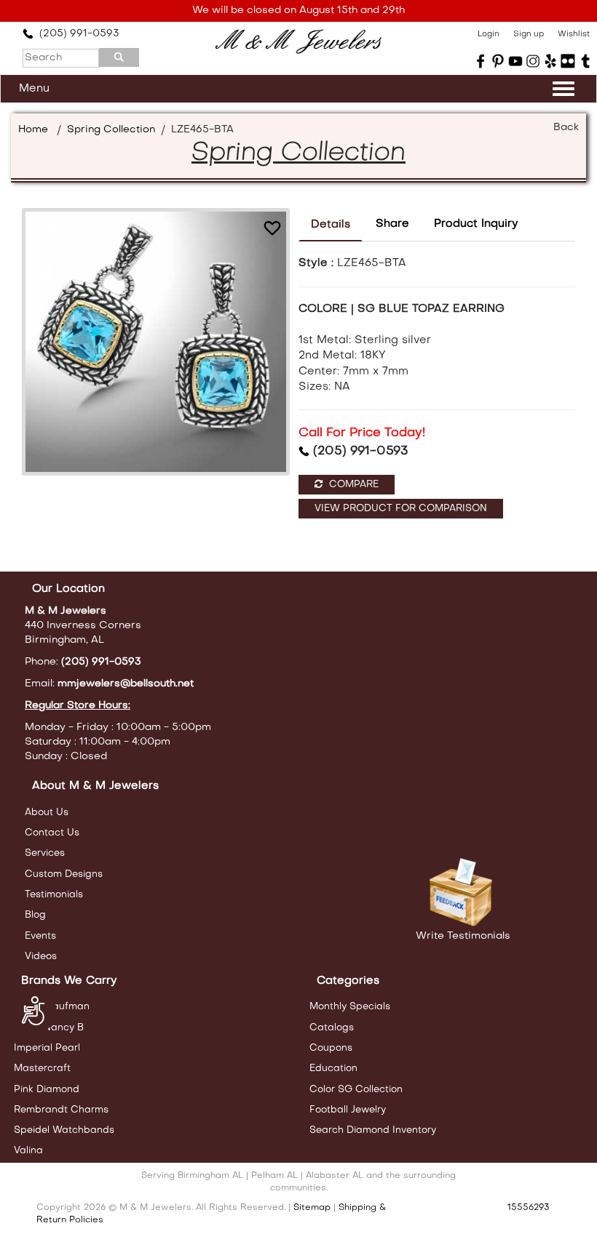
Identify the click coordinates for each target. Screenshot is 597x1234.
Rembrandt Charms (61, 1110)
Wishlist (574, 35)
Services (45, 853)
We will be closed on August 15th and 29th (298, 10)
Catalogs (331, 1028)
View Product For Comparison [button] (401, 508)
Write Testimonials (463, 936)
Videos (41, 956)
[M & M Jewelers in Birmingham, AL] (299, 42)
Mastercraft (42, 1068)
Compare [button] (352, 484)
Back (566, 127)
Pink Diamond (46, 1089)
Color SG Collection (356, 1089)
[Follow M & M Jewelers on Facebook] (480, 61)
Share (392, 224)
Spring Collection (111, 130)
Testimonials (54, 895)
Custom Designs (64, 874)
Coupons (330, 1048)
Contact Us (52, 833)
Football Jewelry (347, 1110)
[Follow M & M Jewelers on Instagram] (533, 61)
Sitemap (312, 1207)
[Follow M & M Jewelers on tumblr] (585, 61)
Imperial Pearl (47, 1048)
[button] (272, 228)
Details (330, 225)
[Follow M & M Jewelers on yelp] (550, 61)
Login (488, 35)
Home (33, 130)
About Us (46, 812)
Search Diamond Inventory (372, 1130)
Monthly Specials (349, 1006)
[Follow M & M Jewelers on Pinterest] (498, 61)
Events (40, 936)
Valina (28, 1150)
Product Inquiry (476, 224)
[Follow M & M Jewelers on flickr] (568, 61)
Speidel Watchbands (64, 1130)
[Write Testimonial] (462, 893)
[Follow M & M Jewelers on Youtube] (515, 61)
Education (333, 1068)
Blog (35, 915)
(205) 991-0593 (76, 34)
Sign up (528, 35)
